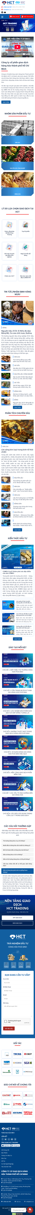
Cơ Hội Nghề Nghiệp (7, 1164)
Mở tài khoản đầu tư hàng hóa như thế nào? (16, 850)
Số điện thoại (7, 987)
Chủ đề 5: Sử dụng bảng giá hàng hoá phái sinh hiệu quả (17, 753)
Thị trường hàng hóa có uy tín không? (14, 841)
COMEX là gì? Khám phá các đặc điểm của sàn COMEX (17, 572)
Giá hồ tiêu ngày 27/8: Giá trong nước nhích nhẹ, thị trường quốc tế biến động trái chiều (23, 388)
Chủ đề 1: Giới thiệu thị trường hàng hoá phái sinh (18, 670)
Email (5, 995)
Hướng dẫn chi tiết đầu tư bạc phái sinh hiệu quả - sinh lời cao (23, 627)
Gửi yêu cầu (9, 1028)
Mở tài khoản (28, 16)
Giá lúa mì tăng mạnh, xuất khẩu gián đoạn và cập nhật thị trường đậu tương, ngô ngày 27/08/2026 (22, 396)
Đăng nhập (15, 16)
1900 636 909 (8, 7)
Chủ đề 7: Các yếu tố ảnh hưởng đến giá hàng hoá (17, 794)
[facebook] (2, 12)
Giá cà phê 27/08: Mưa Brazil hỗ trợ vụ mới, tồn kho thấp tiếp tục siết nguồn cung (23, 378)
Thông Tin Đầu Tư (6, 1155)
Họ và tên (6, 979)
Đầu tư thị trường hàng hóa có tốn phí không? (16, 859)
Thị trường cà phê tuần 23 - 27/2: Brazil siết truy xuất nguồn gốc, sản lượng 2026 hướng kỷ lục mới (22, 483)
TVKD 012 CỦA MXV (7, 1133)
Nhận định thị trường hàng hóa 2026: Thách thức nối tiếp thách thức (23, 525)
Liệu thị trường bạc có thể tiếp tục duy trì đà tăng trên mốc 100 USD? (23, 499)
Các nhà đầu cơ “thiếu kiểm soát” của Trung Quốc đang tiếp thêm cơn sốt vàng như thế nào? (22, 491)
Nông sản (17, 194)
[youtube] (5, 12)
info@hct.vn (7, 9)
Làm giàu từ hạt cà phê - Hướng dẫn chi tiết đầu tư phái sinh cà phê (23, 602)
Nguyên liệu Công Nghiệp (17, 168)
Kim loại (17, 142)
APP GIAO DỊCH (17, 917)
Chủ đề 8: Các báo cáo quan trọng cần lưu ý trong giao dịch (17, 814)
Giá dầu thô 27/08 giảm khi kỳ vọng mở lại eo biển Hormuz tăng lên (23, 370)
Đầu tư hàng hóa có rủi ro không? (13, 854)
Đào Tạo (3, 1158)
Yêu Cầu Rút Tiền (6, 1166)
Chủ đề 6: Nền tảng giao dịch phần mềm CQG (17, 773)
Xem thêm (6, 102)
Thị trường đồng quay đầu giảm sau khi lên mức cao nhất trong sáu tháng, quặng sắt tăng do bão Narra (23, 362)
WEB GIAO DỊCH (17, 923)
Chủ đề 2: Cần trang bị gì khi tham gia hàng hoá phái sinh (17, 691)
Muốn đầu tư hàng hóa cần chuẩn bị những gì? (17, 845)
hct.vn (18, 1201)
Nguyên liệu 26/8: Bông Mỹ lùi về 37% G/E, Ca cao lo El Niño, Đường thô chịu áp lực (23, 404)
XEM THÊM (17, 407)
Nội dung (5, 1003)
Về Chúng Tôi (5, 1150)
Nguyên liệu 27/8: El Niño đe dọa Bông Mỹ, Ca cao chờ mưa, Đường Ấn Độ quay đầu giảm (16, 333)
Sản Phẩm (4, 1153)
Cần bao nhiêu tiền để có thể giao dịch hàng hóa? (17, 864)
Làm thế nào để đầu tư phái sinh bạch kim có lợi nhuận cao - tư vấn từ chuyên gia (24, 615)
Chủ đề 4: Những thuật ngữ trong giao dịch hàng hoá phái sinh (17, 732)
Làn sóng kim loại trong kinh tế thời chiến (17, 450)
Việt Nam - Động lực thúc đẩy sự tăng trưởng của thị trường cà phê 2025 (23, 516)
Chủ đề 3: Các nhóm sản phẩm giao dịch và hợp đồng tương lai (17, 712)
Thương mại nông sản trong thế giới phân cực (22, 507)
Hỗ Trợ (3, 1161)
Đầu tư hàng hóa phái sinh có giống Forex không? (15, 871)
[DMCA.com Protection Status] (17, 1214)
